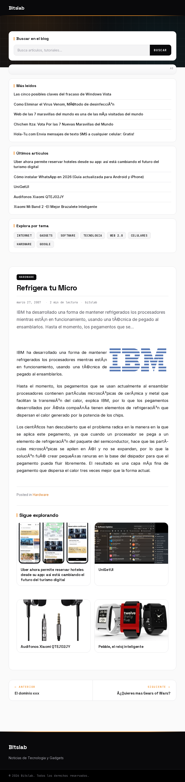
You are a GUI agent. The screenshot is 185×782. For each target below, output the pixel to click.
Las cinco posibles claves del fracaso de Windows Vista (62, 94)
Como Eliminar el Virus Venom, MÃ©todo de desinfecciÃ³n (64, 104)
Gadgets (46, 235)
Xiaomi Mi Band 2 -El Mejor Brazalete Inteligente (55, 207)
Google (45, 244)
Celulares (139, 235)
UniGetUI (21, 187)
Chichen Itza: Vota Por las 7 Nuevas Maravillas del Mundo (63, 124)
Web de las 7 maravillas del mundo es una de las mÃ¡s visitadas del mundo (78, 114)
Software (68, 235)
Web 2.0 (116, 235)
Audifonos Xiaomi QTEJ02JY (39, 197)
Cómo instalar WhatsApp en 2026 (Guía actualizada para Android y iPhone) (79, 177)
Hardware (26, 277)
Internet (24, 235)
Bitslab (16, 8)
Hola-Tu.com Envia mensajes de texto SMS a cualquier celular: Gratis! (74, 134)
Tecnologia (92, 235)
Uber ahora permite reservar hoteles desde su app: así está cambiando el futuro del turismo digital (86, 164)
